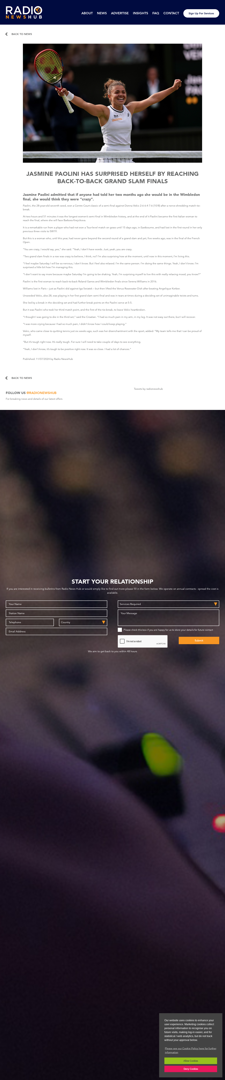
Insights (140, 13)
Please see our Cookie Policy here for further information (190, 1050)
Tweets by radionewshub (148, 389)
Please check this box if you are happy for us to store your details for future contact (168, 629)
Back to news (22, 34)
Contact (171, 13)
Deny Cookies (191, 1068)
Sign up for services (201, 13)
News (102, 13)
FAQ (155, 13)
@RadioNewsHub (41, 393)
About (87, 13)
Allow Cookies (190, 1060)
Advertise (120, 13)
